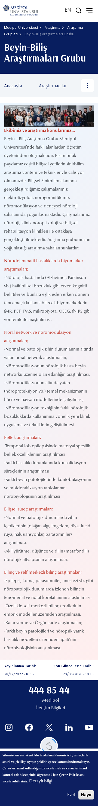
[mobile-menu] (89, 10)
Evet (71, 795)
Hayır (86, 794)
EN (68, 10)
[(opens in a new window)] (9, 727)
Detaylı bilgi (40, 781)
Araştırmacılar (53, 85)
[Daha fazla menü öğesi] (87, 85)
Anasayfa (13, 85)
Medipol (50, 700)
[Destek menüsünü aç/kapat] (49, 745)
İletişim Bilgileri (50, 708)
